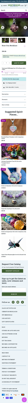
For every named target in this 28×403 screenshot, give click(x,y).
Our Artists (6, 318)
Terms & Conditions (9, 368)
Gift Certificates (8, 321)
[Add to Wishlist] (24, 46)
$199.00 (3, 256)
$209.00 (3, 233)
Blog (3, 327)
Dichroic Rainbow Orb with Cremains (11, 186)
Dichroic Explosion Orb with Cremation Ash (13, 231)
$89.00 (3, 140)
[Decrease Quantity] (3, 63)
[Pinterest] (17, 302)
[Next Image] (25, 27)
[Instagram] (13, 302)
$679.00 (3, 165)
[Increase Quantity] (9, 63)
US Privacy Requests (9, 375)
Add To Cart (19, 63)
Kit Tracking (6, 340)
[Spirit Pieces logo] (14, 5)
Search (2, 8)
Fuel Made (15, 391)
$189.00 (3, 188)
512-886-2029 (18, 15)
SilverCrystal (16, 79)
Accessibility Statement (11, 382)
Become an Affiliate (9, 347)
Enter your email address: (9, 286)
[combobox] (14, 10)
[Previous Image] (2, 27)
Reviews (5, 337)
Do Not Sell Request (9, 378)
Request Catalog (12, 271)
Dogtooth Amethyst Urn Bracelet (10, 208)
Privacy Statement (9, 371)
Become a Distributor (9, 344)
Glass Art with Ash (9, 308)
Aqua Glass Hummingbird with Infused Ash (13, 254)
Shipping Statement (9, 363)
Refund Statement (8, 359)
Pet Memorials (7, 315)
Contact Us (6, 356)
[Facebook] (22, 302)
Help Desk (5, 353)
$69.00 (3, 210)
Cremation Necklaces (9, 311)
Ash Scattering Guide (9, 334)
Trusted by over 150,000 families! (12, 13)
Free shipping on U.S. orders (8, 1)
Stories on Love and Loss (11, 330)
